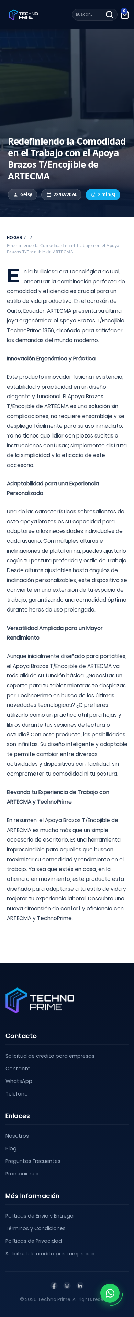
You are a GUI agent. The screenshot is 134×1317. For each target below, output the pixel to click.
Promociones (21, 1173)
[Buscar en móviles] (109, 14)
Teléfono (16, 1093)
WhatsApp (18, 1081)
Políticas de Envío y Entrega (39, 1215)
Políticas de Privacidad (33, 1241)
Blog (10, 1148)
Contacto (18, 1068)
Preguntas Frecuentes (32, 1161)
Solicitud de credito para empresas (49, 1055)
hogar (14, 237)
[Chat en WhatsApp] (110, 1293)
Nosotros (17, 1135)
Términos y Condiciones (35, 1228)
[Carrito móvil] (125, 14)
